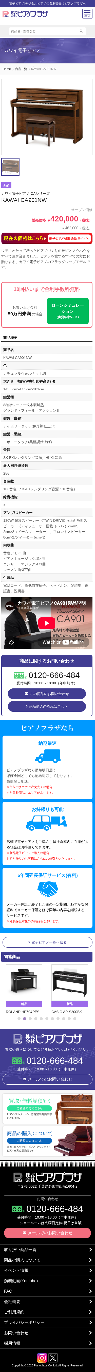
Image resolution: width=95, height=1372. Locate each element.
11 (74, 1018)
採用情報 (12, 1343)
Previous (6, 989)
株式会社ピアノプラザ (47, 1039)
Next (86, 989)
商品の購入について (22, 1260)
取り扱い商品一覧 (20, 1249)
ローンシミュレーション (67, 311)
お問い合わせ (16, 1333)
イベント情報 (16, 1270)
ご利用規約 (14, 1312)
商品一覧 (21, 69)
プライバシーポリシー (24, 1322)
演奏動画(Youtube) (21, 1281)
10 (69, 1018)
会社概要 (12, 1301)
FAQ (8, 1291)
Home (7, 69)
